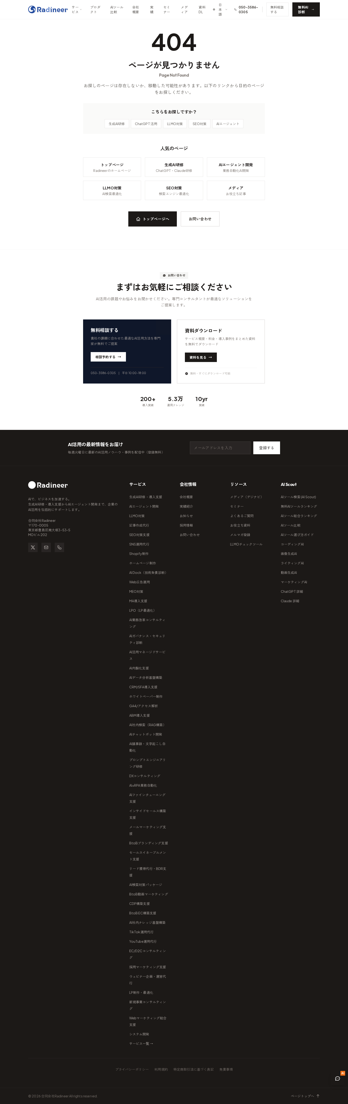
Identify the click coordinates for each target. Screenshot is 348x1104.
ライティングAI (292, 563)
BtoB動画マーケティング (148, 894)
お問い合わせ (200, 218)
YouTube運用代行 (143, 941)
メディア (184, 9)
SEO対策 (199, 124)
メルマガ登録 (240, 534)
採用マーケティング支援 (147, 967)
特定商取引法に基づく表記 (194, 1069)
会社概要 (135, 9)
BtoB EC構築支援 (142, 913)
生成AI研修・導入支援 (145, 497)
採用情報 (186, 525)
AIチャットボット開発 (145, 734)
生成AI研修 (117, 124)
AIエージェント (227, 124)
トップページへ (156, 218)
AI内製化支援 (139, 668)
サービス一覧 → (141, 1043)
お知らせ (186, 516)
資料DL (202, 9)
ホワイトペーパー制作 (146, 696)
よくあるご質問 (242, 516)
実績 (151, 9)
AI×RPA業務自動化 (143, 785)
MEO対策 (136, 591)
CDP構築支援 (139, 903)
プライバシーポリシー (132, 1069)
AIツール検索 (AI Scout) (298, 497)
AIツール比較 (116, 9)
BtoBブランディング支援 (148, 843)
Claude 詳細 (290, 601)
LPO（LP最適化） (143, 610)
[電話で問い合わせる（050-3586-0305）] (59, 547)
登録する (266, 447)
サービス (75, 9)
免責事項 (226, 1069)
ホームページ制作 (142, 563)
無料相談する (277, 9)
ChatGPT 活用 (146, 124)
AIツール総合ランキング (299, 516)
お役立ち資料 (240, 525)
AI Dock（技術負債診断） (148, 572)
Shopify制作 (139, 553)
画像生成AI (289, 553)
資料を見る (198, 357)
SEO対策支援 (139, 534)
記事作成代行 (139, 525)
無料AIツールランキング (299, 506)
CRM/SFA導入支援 (143, 687)
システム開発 (139, 1034)
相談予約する (105, 357)
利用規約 (161, 1069)
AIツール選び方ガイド (297, 534)
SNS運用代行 (139, 544)
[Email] (46, 547)
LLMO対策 (175, 124)
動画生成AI (289, 572)
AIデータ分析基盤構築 (145, 677)
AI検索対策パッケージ (145, 884)
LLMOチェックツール (246, 544)
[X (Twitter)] (33, 547)
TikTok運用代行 (141, 932)
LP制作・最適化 (141, 992)
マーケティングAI (294, 582)
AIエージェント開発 (144, 506)
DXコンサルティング (145, 776)
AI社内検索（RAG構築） (147, 725)
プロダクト (95, 9)
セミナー (166, 9)
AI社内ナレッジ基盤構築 (147, 922)
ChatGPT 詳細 (292, 591)
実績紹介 (186, 506)
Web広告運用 (139, 582)
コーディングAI (292, 544)
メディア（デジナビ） (247, 497)
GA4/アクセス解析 (143, 706)
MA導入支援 (138, 601)
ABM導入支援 (139, 715)
